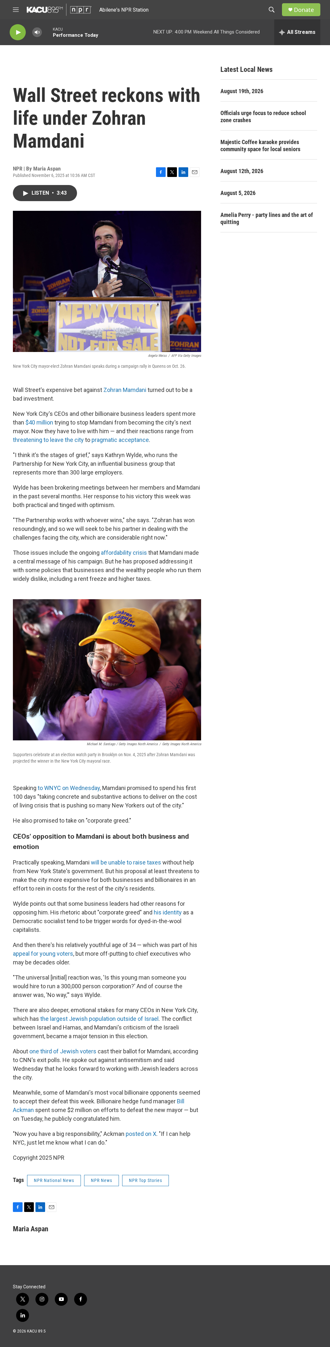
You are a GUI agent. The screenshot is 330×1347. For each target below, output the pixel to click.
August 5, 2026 (238, 193)
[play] (18, 32)
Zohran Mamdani (124, 389)
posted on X (141, 1133)
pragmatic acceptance (120, 439)
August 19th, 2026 (241, 91)
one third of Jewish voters (62, 1051)
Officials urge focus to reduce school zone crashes (263, 116)
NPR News (101, 1180)
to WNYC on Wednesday (69, 788)
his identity (168, 912)
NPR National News (54, 1180)
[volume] (37, 32)
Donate (304, 9)
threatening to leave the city (48, 439)
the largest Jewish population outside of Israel (99, 1018)
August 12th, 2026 (241, 171)
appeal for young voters (43, 953)
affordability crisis (124, 552)
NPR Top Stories (145, 1180)
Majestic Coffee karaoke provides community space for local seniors (260, 145)
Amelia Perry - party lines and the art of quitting (266, 218)
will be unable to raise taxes (126, 862)
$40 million (39, 422)
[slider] (47, 32)
